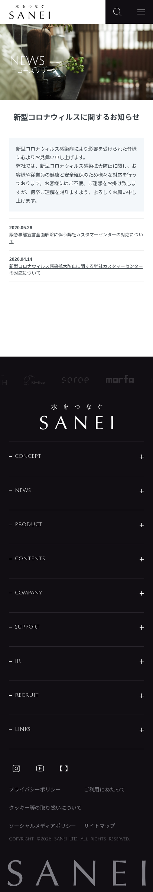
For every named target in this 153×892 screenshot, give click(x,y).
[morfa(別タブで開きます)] (118, 380)
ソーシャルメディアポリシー (42, 825)
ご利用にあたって (104, 789)
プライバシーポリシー (35, 789)
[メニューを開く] (141, 12)
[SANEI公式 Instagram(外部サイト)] (16, 768)
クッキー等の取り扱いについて (45, 807)
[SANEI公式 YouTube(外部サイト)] (40, 768)
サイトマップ (99, 825)
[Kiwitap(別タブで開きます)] (32, 380)
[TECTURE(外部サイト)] (63, 768)
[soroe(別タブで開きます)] (73, 380)
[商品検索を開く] (117, 12)
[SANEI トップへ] (76, 417)
